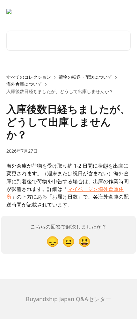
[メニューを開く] (125, 11)
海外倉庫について (24, 84)
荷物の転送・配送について (85, 77)
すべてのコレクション (28, 77)
